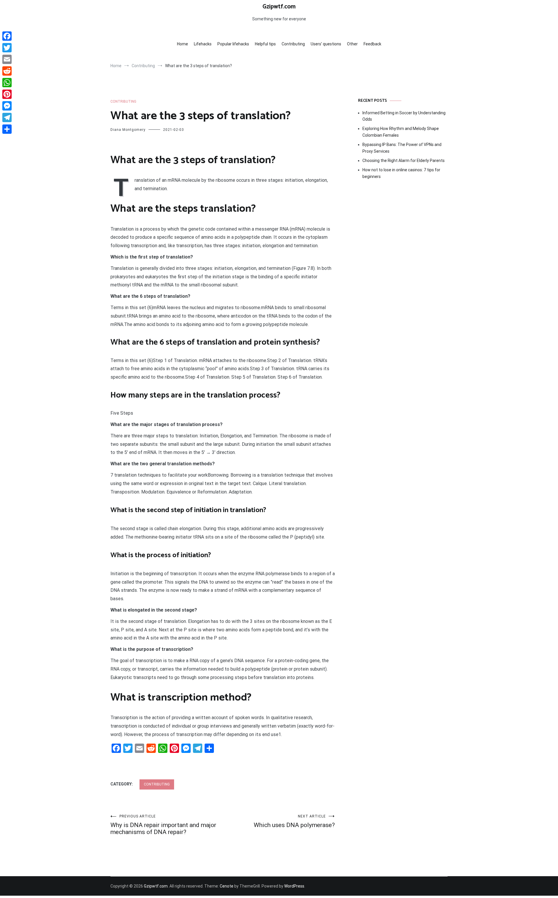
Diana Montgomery (128, 130)
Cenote (226, 886)
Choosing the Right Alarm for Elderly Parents (403, 160)
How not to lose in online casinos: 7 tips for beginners (401, 173)
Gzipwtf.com (279, 7)
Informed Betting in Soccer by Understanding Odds (404, 116)
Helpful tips (265, 44)
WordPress (294, 886)
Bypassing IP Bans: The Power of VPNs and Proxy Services (401, 147)
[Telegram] (7, 117)
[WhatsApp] (7, 82)
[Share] (7, 129)
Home (182, 44)
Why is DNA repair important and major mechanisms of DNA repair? (163, 824)
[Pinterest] (7, 94)
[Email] (7, 59)
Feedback (372, 44)
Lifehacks (203, 44)
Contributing (293, 44)
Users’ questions (326, 44)
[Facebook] (7, 36)
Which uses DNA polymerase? (294, 821)
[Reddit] (7, 71)
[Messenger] (7, 106)
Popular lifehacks (233, 44)
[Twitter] (7, 48)
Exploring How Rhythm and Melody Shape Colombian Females (400, 131)
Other (352, 44)
